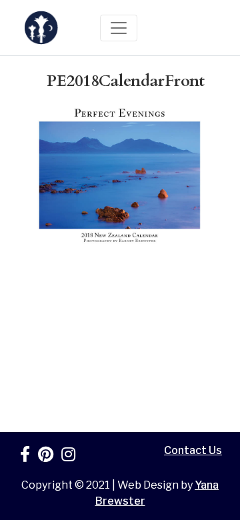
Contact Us (193, 450)
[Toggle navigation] (118, 28)
